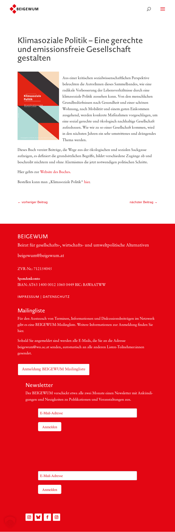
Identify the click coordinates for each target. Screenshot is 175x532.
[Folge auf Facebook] (47, 517)
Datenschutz (56, 296)
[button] (10, 522)
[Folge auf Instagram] (29, 517)
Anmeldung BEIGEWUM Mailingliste (53, 369)
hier (87, 182)
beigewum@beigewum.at (41, 256)
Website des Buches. (55, 172)
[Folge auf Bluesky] (38, 517)
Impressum (28, 296)
